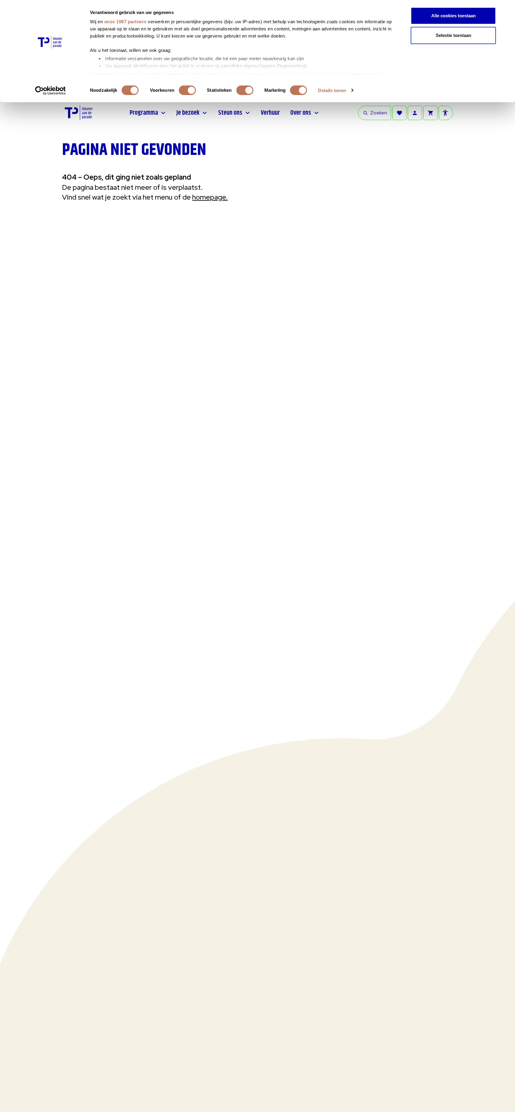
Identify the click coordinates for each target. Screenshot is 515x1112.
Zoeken (378, 113)
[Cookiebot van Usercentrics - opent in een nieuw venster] (50, 90)
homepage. (210, 197)
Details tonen (332, 90)
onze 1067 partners (125, 21)
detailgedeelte (300, 74)
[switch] (187, 90)
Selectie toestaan (453, 35)
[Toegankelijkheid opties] (446, 113)
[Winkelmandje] (430, 113)
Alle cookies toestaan (453, 15)
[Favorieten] (399, 113)
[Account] (415, 113)
